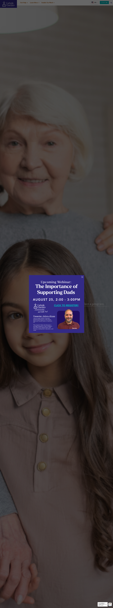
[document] (56, 304)
